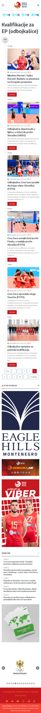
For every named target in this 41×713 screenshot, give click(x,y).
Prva (7, 371)
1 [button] (7, 683)
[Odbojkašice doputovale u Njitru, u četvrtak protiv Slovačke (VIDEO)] (23, 112)
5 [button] (15, 683)
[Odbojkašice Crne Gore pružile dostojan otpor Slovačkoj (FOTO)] (23, 166)
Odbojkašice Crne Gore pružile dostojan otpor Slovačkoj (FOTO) (23, 185)
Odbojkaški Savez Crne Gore (18, 72)
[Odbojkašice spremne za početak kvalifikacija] (23, 330)
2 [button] (9, 683)
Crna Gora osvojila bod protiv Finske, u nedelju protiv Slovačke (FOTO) (22, 241)
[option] (20, 667)
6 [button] (17, 683)
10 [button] (25, 683)
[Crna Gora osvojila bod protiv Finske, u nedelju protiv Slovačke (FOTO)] (23, 222)
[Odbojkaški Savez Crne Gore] (20, 5)
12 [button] (29, 683)
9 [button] (23, 683)
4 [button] (13, 683)
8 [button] (21, 683)
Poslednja (34, 377)
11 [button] (27, 683)
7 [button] (19, 683)
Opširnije (12, 94)
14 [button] (34, 683)
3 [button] (11, 683)
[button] (3, 668)
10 (20, 377)
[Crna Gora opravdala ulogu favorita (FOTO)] (23, 277)
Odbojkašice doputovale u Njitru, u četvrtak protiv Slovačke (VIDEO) (21, 132)
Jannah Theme (6, 706)
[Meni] (3, 6)
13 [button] (31, 683)
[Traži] (38, 6)
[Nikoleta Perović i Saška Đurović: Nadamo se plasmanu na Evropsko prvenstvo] (23, 59)
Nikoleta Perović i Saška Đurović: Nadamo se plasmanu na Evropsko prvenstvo (23, 78)
